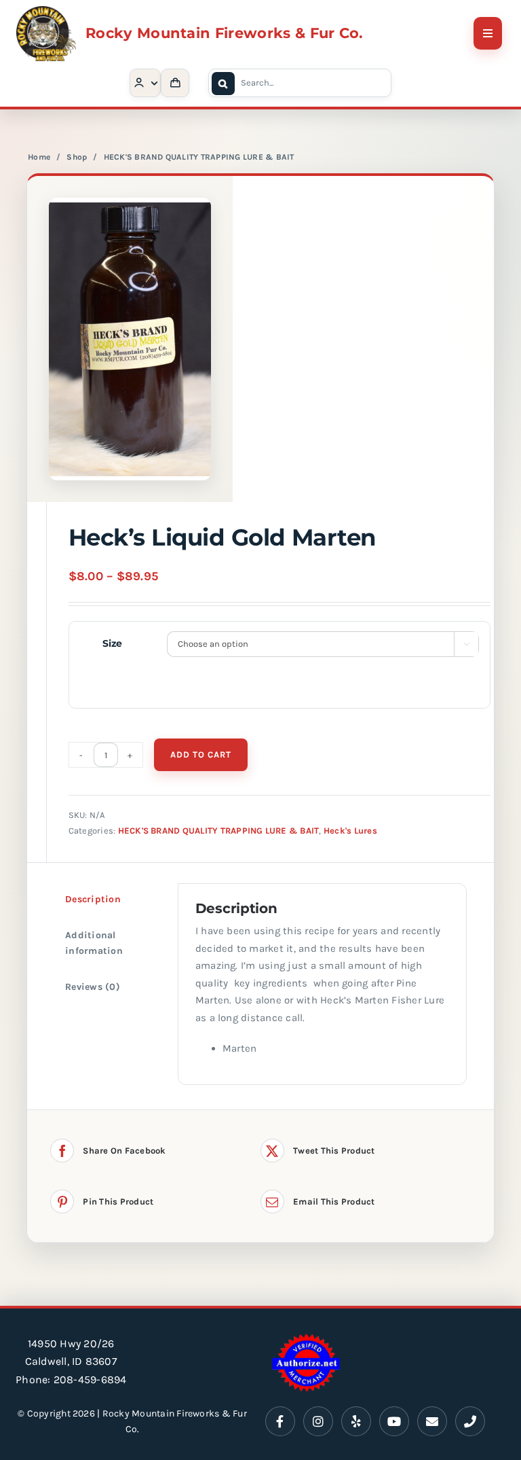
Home (39, 157)
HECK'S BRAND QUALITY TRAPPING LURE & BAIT (199, 157)
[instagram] (318, 1421)
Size (112, 643)
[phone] (470, 1421)
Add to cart (200, 754)
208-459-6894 (90, 1379)
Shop (76, 157)
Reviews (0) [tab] (92, 987)
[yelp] (356, 1421)
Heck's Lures (350, 830)
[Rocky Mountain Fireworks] (46, 11)
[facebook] (280, 1421)
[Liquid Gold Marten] (130, 339)
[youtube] (394, 1421)
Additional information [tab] (94, 943)
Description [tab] (93, 899)
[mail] (432, 1421)
